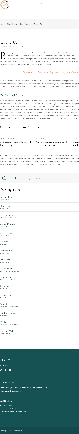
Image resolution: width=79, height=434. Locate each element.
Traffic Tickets (5, 208)
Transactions (13, 217)
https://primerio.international (10, 391)
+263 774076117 (11, 409)
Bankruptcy (3, 217)
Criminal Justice (12, 24)
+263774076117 (8, 406)
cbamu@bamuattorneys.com (15, 412)
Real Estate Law (26, 24)
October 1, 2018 (7, 139)
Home (2, 24)
